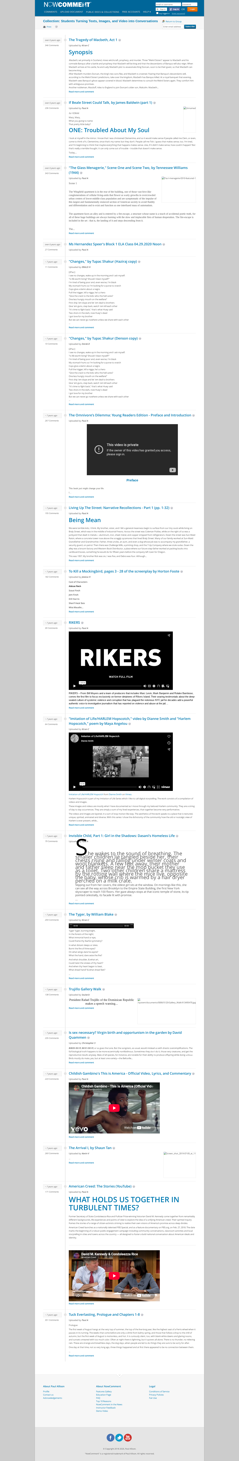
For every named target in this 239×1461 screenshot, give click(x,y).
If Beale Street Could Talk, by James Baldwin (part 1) (110, 102)
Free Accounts (131, 12)
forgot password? (178, 13)
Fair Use (153, 1397)
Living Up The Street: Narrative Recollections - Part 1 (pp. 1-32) (119, 507)
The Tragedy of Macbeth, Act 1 (93, 39)
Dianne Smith (115, 794)
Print (49, 26)
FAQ (98, 1397)
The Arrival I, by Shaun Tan (90, 1147)
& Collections (110, 12)
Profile (46, 1391)
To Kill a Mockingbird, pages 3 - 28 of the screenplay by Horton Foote (124, 571)
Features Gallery (104, 1391)
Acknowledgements (52, 1397)
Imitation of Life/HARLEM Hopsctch (86, 794)
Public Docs (93, 12)
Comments (50, 12)
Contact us (48, 1394)
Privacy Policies (156, 1394)
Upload (71, 12)
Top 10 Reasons (103, 1401)
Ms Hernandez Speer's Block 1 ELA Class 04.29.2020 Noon (115, 244)
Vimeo (128, 794)
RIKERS (74, 622)
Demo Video (102, 1410)
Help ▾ (147, 12)
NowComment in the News (109, 1404)
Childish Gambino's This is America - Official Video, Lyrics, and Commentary (130, 1073)
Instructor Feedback (106, 1407)
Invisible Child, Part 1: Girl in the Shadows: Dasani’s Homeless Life (122, 835)
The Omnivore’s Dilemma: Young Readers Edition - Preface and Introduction (130, 415)
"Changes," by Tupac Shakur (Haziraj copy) (103, 261)
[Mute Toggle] (131, 925)
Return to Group (174, 21)
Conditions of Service (159, 1391)
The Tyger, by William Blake (91, 914)
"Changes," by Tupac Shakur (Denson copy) (103, 338)
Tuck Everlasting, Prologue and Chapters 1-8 (104, 1314)
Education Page (103, 1394)
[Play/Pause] (71, 925)
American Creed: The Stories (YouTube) (100, 1186)
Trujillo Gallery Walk (85, 989)
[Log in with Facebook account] (174, 9)
